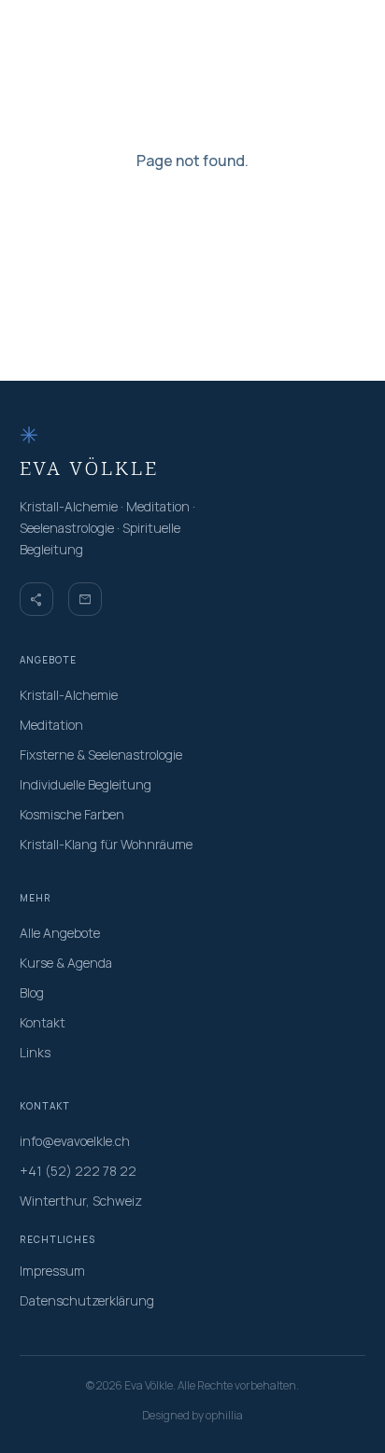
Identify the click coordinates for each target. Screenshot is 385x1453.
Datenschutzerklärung (87, 1300)
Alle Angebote (60, 933)
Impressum (52, 1270)
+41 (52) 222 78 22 (78, 1171)
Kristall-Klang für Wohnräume (106, 844)
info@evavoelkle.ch (75, 1141)
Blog (32, 992)
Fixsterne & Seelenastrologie (101, 754)
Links (35, 1052)
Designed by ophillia (192, 1415)
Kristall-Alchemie (69, 695)
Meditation (51, 724)
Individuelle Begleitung (85, 784)
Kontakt (42, 1022)
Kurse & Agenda (66, 962)
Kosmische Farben (72, 814)
